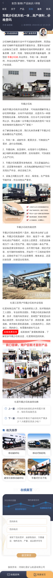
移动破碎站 (13, 453)
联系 (48, 9)
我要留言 (41, 574)
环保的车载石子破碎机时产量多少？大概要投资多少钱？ (32, 420)
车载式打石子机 (39, 478)
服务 (39, 9)
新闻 (20, 3)
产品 (22, 9)
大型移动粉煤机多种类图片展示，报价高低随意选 (31, 410)
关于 (13, 9)
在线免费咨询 (10, 332)
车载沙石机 (12, 57)
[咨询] (43, 32)
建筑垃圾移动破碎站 (14, 478)
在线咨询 (14, 574)
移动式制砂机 (39, 453)
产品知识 (28, 3)
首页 (14, 3)
